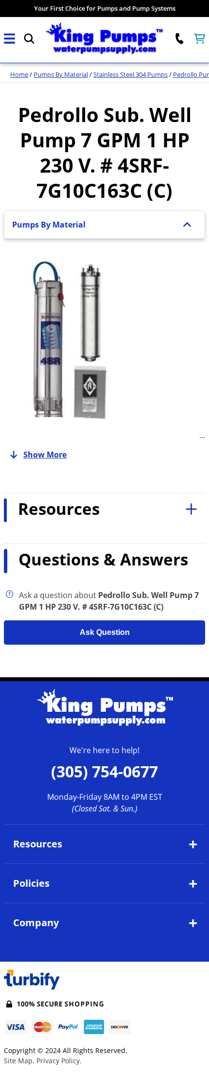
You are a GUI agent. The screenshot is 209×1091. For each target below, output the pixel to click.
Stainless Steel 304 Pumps (130, 74)
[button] (9, 38)
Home (19, 74)
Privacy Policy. (59, 1060)
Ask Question (105, 632)
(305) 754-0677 (104, 771)
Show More (45, 454)
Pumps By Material (61, 74)
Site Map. (19, 1060)
